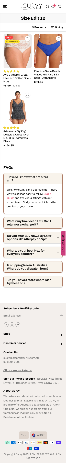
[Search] (47, 7)
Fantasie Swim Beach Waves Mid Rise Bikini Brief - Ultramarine (47, 74)
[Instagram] (12, 325)
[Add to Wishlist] (27, 38)
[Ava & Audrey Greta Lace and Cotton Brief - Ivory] (17, 51)
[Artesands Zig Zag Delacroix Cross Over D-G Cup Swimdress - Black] (17, 107)
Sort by (59, 27)
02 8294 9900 (11, 361)
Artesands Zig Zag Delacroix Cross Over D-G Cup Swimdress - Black (16, 136)
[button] (5, 6)
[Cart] (60, 7)
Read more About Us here (19, 417)
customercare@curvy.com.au (21, 357)
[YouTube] (18, 325)
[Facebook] (6, 325)
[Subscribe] (61, 316)
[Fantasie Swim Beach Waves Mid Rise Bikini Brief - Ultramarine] (48, 51)
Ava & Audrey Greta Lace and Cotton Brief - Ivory (17, 78)
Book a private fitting (49, 378)
